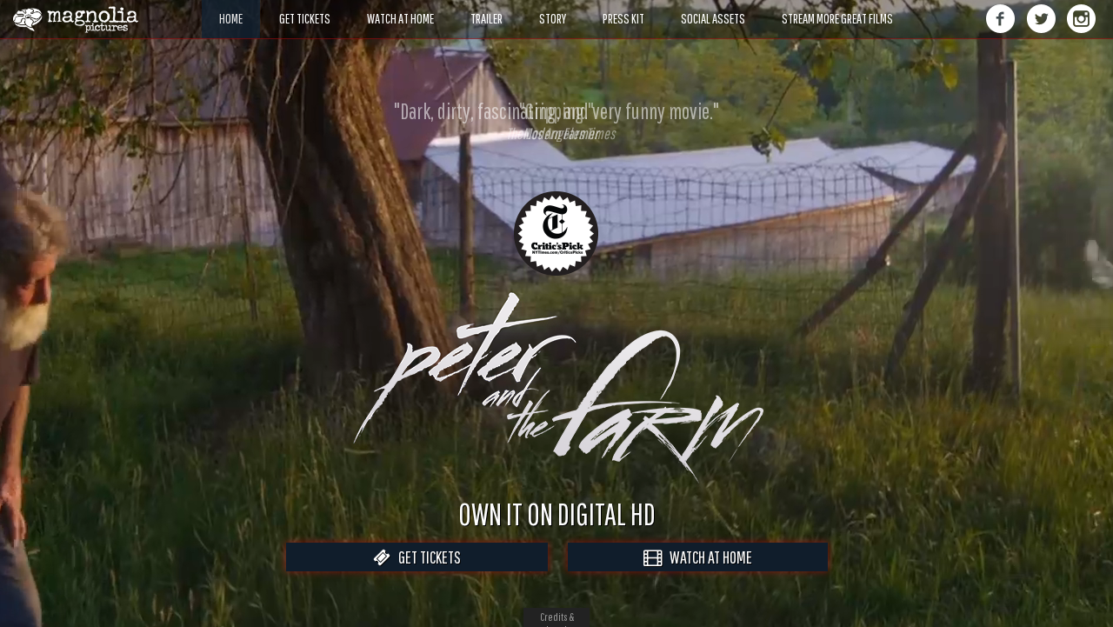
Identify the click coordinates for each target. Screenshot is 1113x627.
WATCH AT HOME (707, 557)
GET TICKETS (425, 557)
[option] (556, 121)
